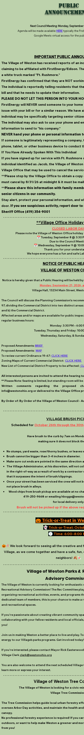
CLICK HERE (59, 356)
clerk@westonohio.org (36, 655)
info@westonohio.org (17, 391)
